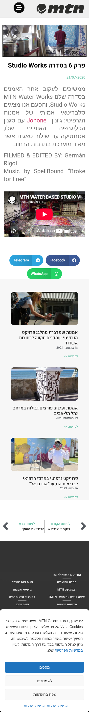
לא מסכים (44, 681)
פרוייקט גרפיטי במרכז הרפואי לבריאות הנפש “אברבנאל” (50, 481)
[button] (63, 260)
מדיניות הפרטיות (57, 705)
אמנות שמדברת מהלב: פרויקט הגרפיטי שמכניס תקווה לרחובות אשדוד (48, 337)
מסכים (44, 667)
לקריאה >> (71, 356)
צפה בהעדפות (44, 694)
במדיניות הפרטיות (69, 650)
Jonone (36, 120)
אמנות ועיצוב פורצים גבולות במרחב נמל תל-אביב (45, 411)
